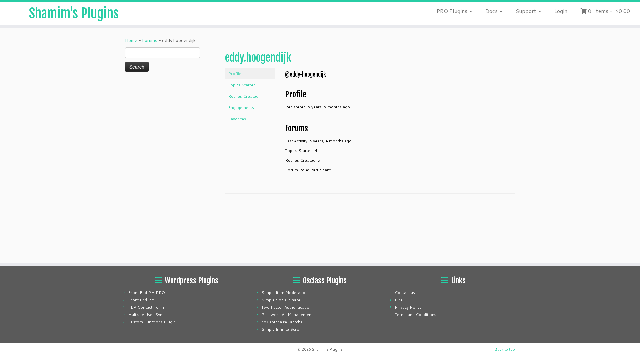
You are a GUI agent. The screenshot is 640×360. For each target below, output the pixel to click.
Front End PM (141, 300)
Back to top (505, 349)
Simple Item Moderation (284, 292)
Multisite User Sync (146, 314)
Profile (234, 73)
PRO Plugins (453, 11)
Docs (492, 11)
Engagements (241, 107)
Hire (399, 300)
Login (560, 11)
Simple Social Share (280, 300)
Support (527, 11)
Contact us (405, 292)
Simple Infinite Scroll (281, 329)
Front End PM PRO (146, 292)
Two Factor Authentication (286, 307)
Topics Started (242, 85)
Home (131, 40)
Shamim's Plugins (74, 13)
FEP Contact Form (146, 307)
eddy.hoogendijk (258, 57)
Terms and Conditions (415, 314)
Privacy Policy (408, 307)
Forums (149, 40)
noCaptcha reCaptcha (282, 322)
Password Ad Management (287, 314)
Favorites (237, 119)
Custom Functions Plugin (152, 322)
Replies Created (243, 96)
